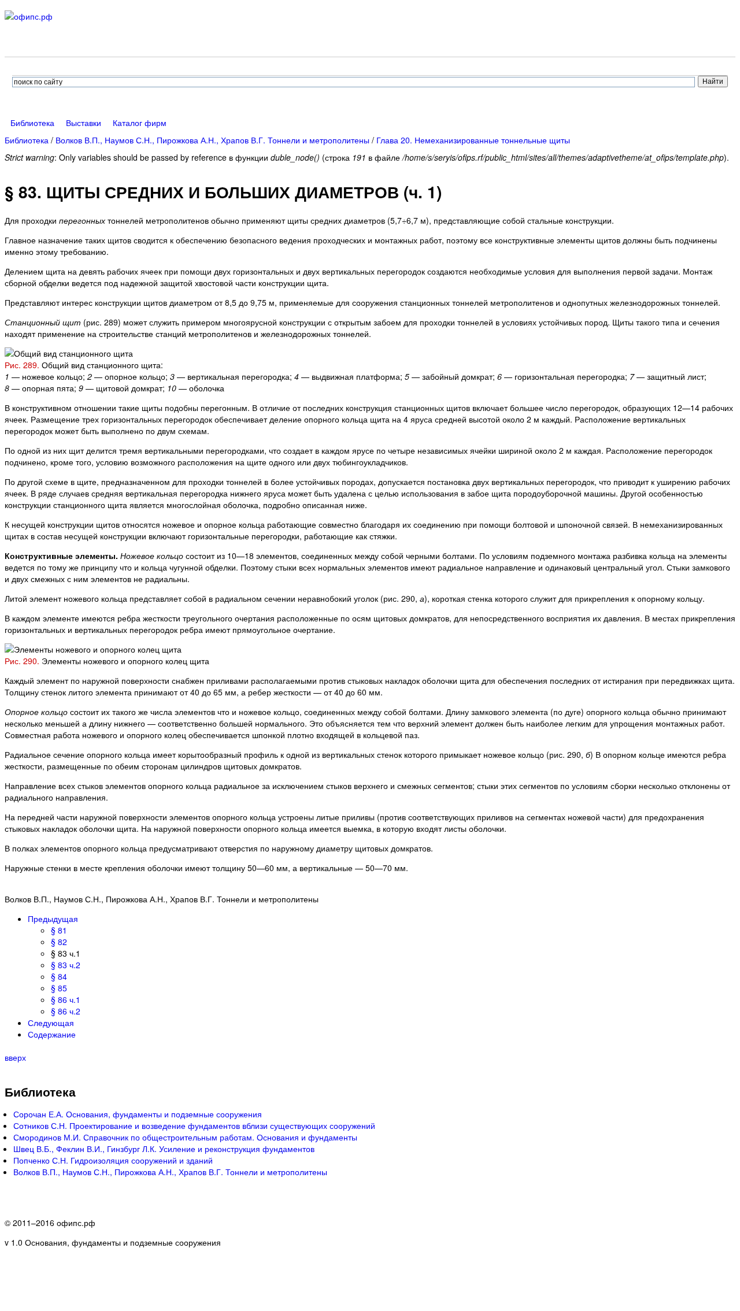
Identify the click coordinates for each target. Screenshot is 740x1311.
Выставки (83, 122)
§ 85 (59, 988)
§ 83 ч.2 (65, 965)
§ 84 (59, 976)
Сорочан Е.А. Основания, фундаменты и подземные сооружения (137, 1114)
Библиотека (32, 122)
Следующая (51, 1022)
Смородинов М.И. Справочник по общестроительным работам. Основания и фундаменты (185, 1137)
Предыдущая (53, 918)
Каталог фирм (139, 122)
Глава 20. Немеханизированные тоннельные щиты (473, 140)
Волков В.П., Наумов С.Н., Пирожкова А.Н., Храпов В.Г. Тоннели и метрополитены (212, 140)
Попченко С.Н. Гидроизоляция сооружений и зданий (113, 1160)
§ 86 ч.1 (65, 999)
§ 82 (59, 941)
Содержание (52, 1034)
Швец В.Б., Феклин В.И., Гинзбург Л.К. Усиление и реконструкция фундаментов (163, 1148)
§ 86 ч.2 (65, 1011)
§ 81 (59, 930)
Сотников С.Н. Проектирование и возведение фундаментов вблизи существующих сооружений (194, 1125)
